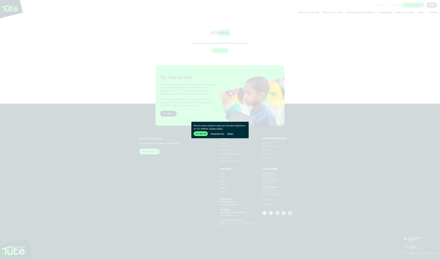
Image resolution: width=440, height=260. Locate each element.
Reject (230, 134)
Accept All (200, 133)
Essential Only (217, 134)
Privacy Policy (216, 128)
